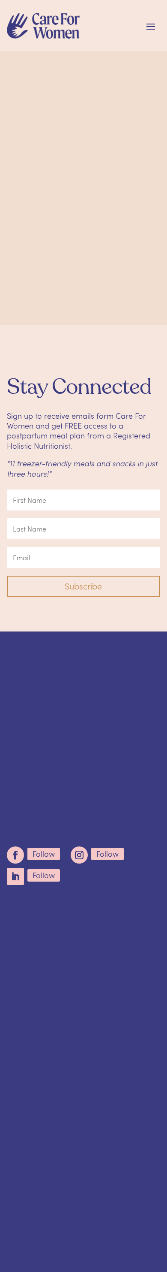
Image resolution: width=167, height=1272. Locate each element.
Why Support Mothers (56, 908)
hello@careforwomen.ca (113, 781)
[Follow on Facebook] (15, 855)
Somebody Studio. (98, 1217)
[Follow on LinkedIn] (15, 876)
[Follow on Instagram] (79, 855)
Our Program (37, 923)
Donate (23, 969)
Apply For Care (39, 938)
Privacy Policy (83, 1232)
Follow (44, 854)
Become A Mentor (46, 953)
